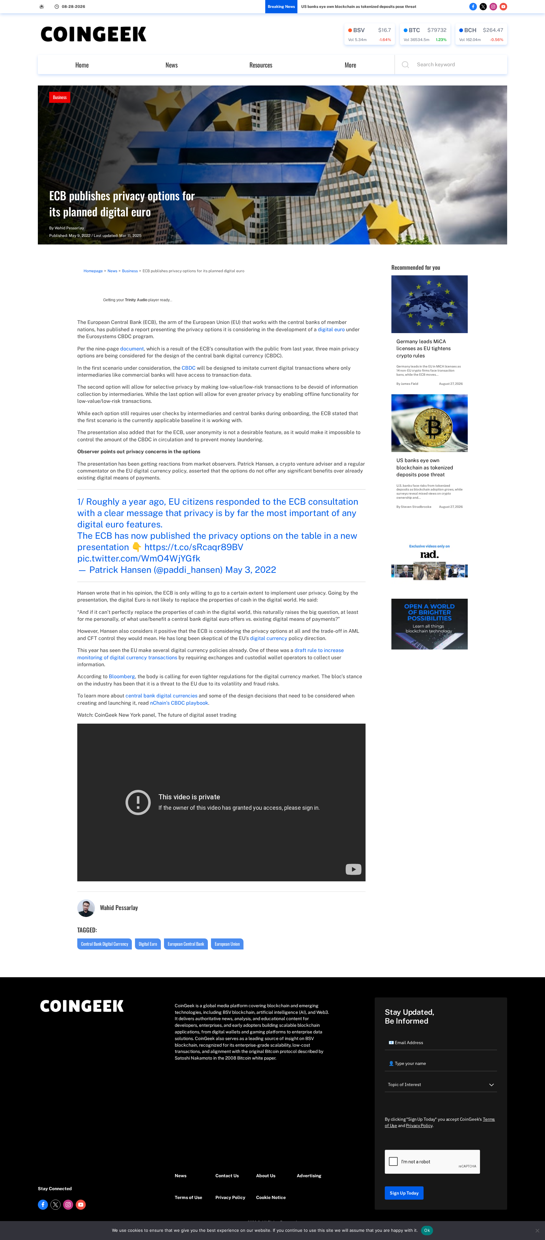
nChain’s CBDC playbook (179, 703)
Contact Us (227, 1175)
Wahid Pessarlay (69, 228)
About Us (265, 1175)
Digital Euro (148, 943)
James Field (409, 383)
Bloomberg (122, 676)
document (132, 349)
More (350, 64)
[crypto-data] (369, 34)
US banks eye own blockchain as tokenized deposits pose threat (358, 6)
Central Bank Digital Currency (104, 943)
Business (60, 97)
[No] (537, 1230)
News (172, 64)
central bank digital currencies (161, 696)
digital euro (331, 329)
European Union (227, 943)
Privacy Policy (230, 1197)
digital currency (268, 638)
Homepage (93, 271)
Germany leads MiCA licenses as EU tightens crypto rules (423, 348)
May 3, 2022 (250, 569)
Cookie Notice (271, 1197)
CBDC (189, 368)
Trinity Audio (136, 300)
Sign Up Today (404, 1193)
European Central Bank (186, 943)
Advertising (309, 1175)
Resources (260, 64)
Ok (427, 1230)
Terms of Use (188, 1197)
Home (82, 64)
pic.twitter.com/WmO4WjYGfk (139, 558)
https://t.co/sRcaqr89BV (193, 547)
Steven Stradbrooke (416, 506)
